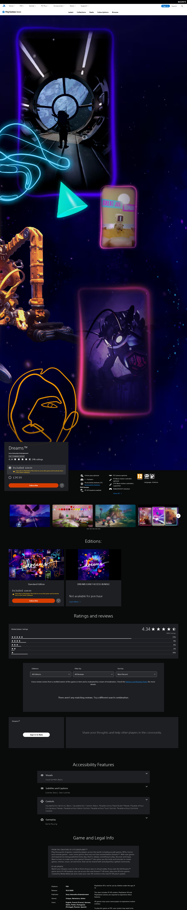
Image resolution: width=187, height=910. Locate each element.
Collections (81, 12)
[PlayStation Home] (4, 6)
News (72, 6)
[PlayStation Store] (12, 11)
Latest (70, 12)
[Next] (178, 516)
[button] (92, 485)
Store (11, 6)
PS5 (21, 6)
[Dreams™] (30, 516)
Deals (91, 12)
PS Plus (44, 6)
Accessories (58, 6)
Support (84, 6)
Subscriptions (103, 12)
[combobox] (50, 674)
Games (32, 6)
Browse (115, 12)
